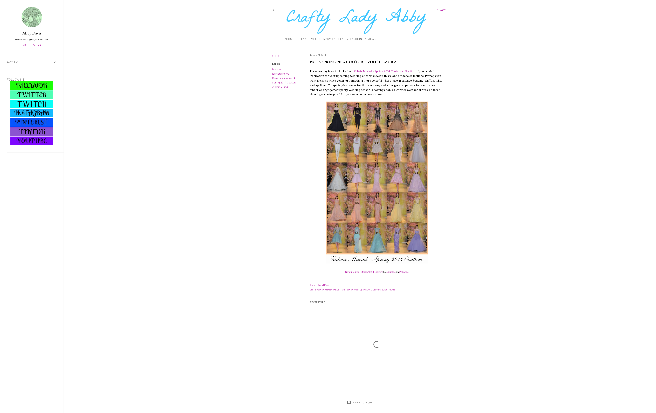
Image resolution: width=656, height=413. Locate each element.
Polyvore (403, 271)
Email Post (323, 285)
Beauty (343, 39)
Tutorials (302, 39)
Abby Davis (31, 33)
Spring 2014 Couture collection (394, 71)
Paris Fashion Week (284, 78)
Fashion (356, 39)
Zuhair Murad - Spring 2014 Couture (364, 271)
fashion (276, 69)
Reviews (370, 39)
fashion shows (280, 73)
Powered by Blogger (362, 402)
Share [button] (275, 55)
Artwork (329, 39)
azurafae (390, 271)
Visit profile (32, 44)
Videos (316, 39)
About (288, 39)
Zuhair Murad (280, 87)
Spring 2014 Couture (284, 82)
